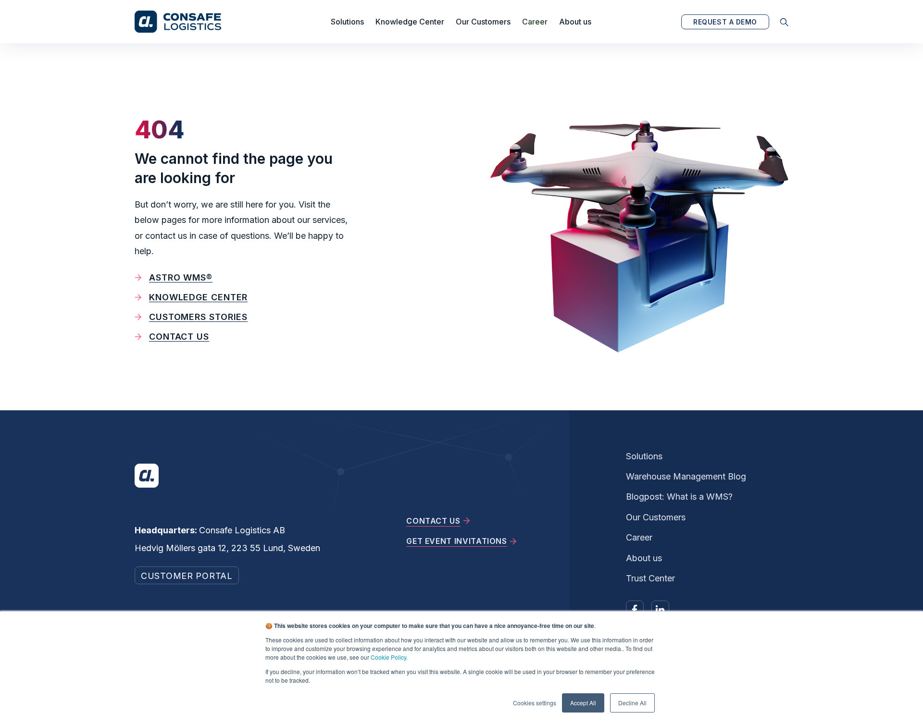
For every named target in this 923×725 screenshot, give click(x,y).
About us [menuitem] (644, 558)
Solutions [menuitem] (644, 456)
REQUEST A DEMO (725, 22)
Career (535, 21)
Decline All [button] (632, 703)
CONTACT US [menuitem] (433, 521)
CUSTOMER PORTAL (187, 576)
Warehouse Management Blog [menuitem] (686, 476)
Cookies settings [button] (534, 703)
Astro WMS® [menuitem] (180, 277)
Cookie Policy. (389, 657)
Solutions (347, 21)
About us (575, 21)
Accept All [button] (583, 703)
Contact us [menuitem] (179, 337)
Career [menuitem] (639, 537)
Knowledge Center (409, 21)
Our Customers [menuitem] (656, 517)
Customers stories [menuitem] (198, 317)
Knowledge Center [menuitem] (198, 297)
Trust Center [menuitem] (650, 578)
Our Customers (483, 21)
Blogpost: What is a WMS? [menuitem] (679, 497)
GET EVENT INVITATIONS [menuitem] (456, 541)
